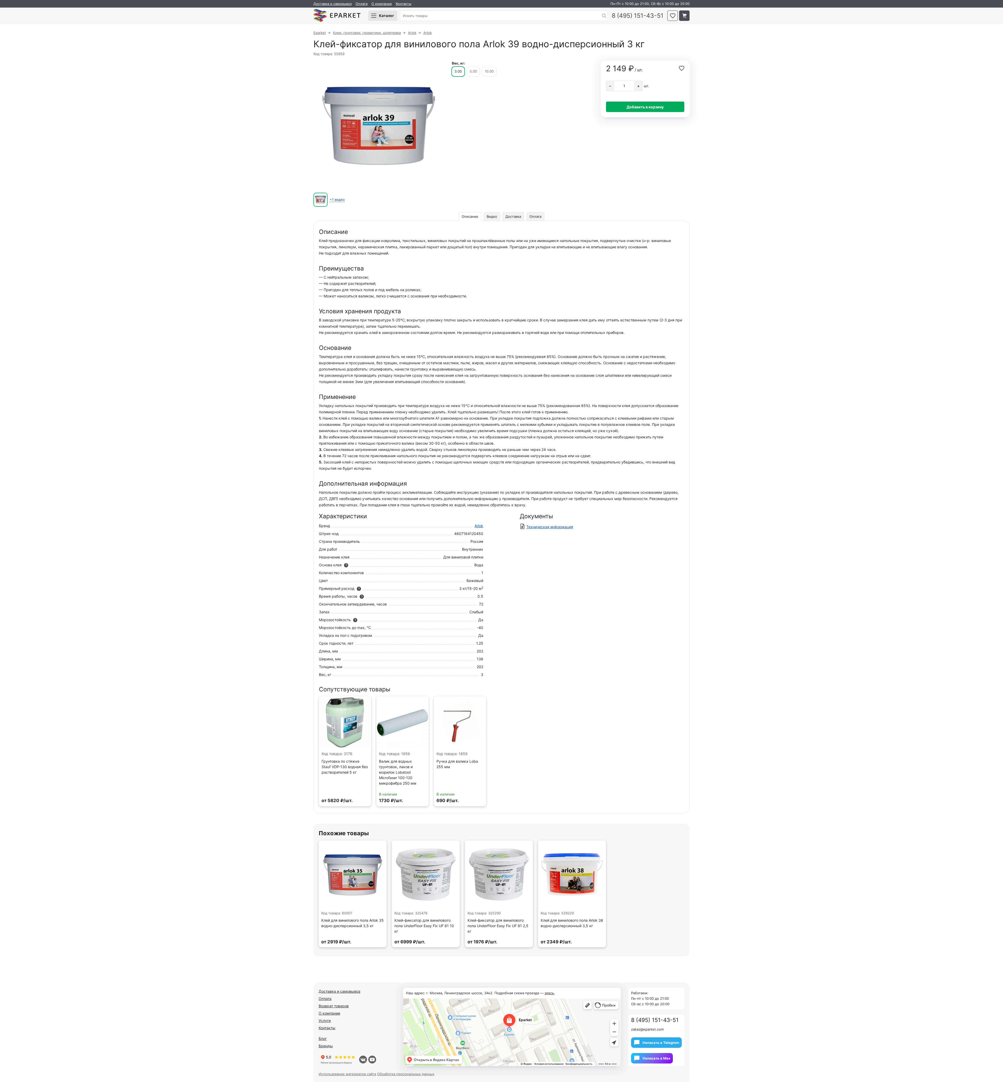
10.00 (489, 71)
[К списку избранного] (672, 15)
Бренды (326, 1046)
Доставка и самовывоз (332, 4)
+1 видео (337, 199)
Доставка (513, 216)
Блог (323, 1038)
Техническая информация (549, 527)
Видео (492, 216)
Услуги (325, 1020)
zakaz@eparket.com (647, 1029)
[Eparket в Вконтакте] (363, 1059)
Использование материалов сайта (347, 1074)
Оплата (361, 4)
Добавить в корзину (645, 107)
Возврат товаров (334, 1006)
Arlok (479, 526)
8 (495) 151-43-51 (637, 16)
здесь (549, 993)
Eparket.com (336, 16)
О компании (381, 4)
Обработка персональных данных (405, 1074)
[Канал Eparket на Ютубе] (372, 1059)
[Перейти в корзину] (684, 15)
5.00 (473, 71)
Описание (470, 216)
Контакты (403, 4)
